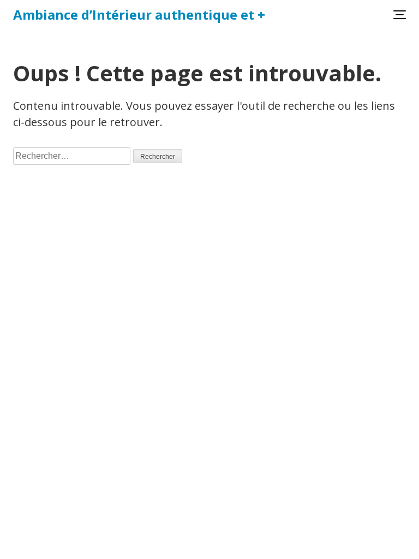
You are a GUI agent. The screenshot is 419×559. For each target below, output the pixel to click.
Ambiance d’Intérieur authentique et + (139, 14)
